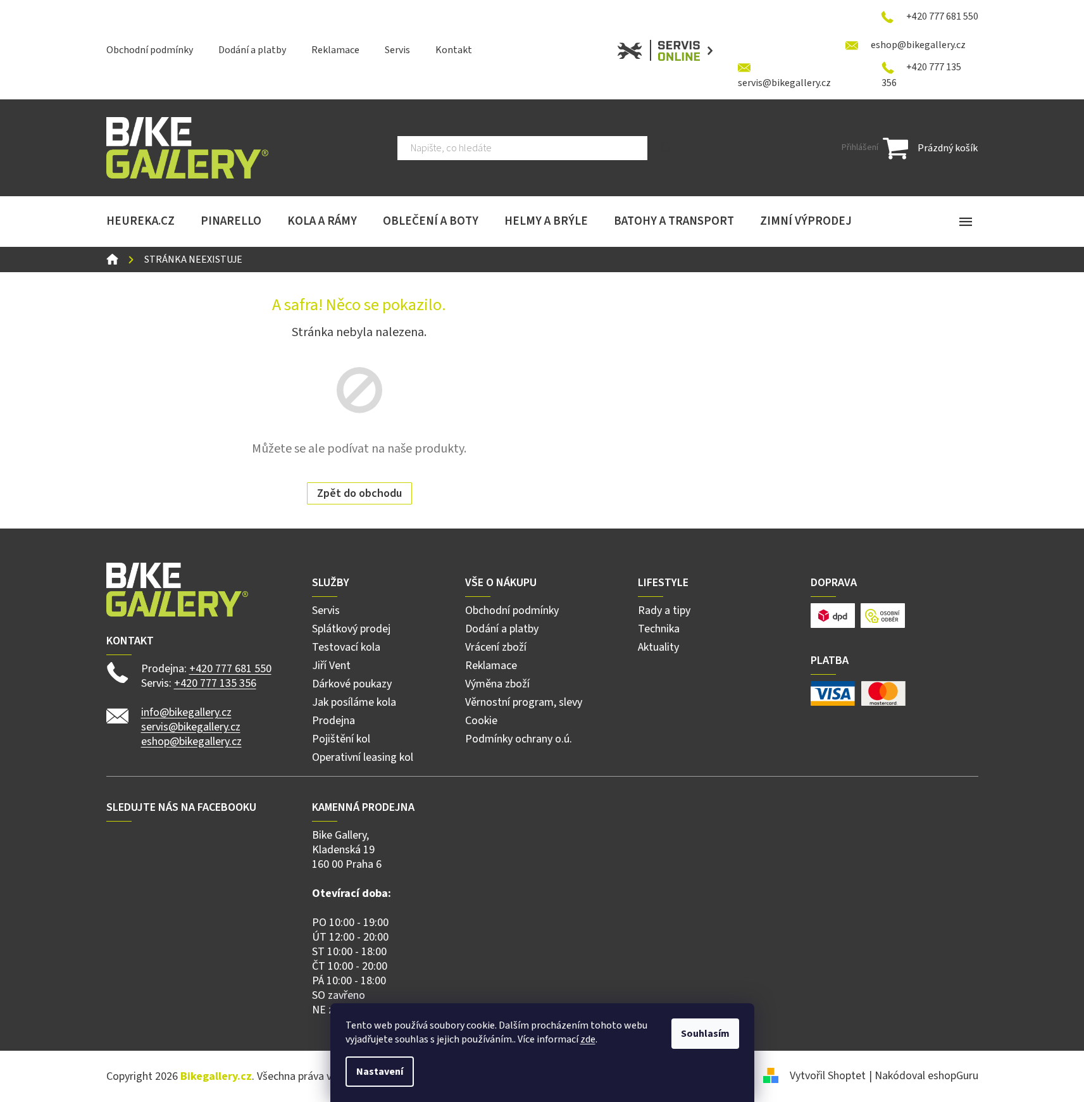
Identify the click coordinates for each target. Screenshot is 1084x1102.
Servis (397, 50)
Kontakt (453, 50)
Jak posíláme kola (354, 702)
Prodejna (333, 720)
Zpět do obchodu (359, 493)
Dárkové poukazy (352, 684)
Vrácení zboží (495, 647)
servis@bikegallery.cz (190, 727)
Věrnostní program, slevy (523, 702)
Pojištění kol (341, 739)
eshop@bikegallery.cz (191, 741)
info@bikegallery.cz (186, 712)
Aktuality (658, 647)
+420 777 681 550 (230, 668)
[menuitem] (140, 221)
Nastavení (379, 1072)
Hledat (667, 148)
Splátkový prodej (351, 629)
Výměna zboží (497, 684)
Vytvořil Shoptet (828, 1076)
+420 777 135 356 (215, 683)
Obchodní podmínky (149, 50)
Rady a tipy (664, 610)
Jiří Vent (331, 665)
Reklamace (335, 50)
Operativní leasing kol (362, 757)
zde (587, 1039)
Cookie (481, 720)
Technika (659, 629)
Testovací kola (346, 647)
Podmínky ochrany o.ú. (518, 739)
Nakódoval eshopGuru (926, 1076)
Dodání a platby (252, 50)
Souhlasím (705, 1034)
